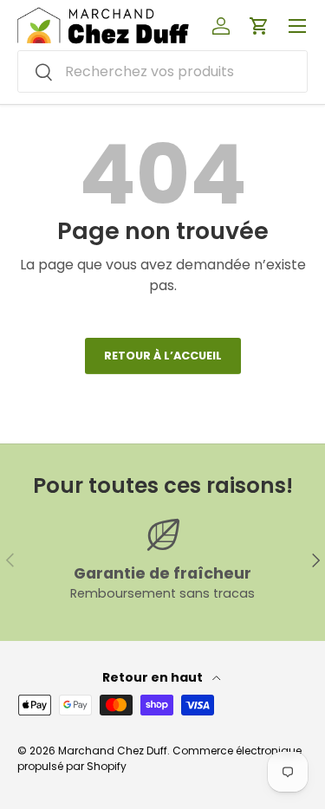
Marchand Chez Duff (112, 750)
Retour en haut (153, 677)
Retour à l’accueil (163, 355)
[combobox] (162, 71)
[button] (259, 26)
